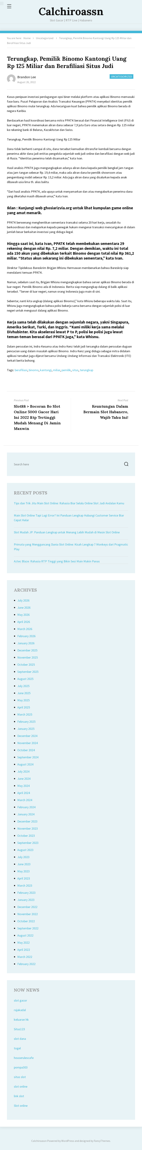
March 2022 (24, 957)
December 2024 (27, 736)
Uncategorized (44, 38)
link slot (19, 1096)
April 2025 (23, 707)
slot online (20, 1086)
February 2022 (26, 964)
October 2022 (26, 921)
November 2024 (27, 743)
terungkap (86, 370)
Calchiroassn (71, 11)
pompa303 (21, 1067)
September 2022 (27, 928)
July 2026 (23, 600)
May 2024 (23, 786)
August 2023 (25, 850)
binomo (34, 370)
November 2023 (27, 828)
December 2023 (27, 821)
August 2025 (25, 679)
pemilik (66, 370)
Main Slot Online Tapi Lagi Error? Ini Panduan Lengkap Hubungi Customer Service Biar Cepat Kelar (69, 517)
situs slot (20, 1077)
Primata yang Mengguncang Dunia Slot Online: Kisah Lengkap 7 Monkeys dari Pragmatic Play (71, 546)
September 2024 (27, 757)
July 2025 (23, 686)
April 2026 (23, 622)
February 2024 (26, 807)
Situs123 (19, 1029)
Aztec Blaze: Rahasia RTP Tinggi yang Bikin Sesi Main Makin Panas (57, 561)
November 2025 (27, 657)
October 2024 (26, 750)
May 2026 (23, 615)
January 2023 (25, 900)
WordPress (67, 1141)
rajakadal (20, 1010)
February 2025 (26, 722)
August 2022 (25, 935)
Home (27, 38)
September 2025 (27, 672)
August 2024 (25, 764)
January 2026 (25, 643)
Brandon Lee (26, 77)
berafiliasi (21, 370)
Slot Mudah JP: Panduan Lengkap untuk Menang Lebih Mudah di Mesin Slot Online (67, 532)
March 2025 (24, 714)
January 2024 (25, 814)
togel (17, 1048)
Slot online (21, 1106)
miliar (56, 370)
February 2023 (26, 893)
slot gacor (20, 1000)
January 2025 (25, 729)
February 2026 (26, 636)
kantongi (46, 370)
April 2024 (23, 793)
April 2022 (23, 950)
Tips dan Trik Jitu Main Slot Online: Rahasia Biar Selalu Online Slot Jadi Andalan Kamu (69, 503)
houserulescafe (24, 1058)
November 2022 (27, 914)
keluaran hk (21, 1020)
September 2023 (27, 843)
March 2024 (24, 800)
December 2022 (27, 907)
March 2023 (24, 885)
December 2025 (27, 650)
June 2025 (23, 693)
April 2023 (23, 878)
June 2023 (23, 864)
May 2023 (23, 871)
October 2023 (26, 836)
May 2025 (23, 700)
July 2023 (23, 857)
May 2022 (23, 943)
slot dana (20, 1039)
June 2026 (23, 608)
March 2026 (24, 629)
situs (75, 370)
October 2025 (26, 665)
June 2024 (23, 779)
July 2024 (23, 771)
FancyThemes (102, 1141)
